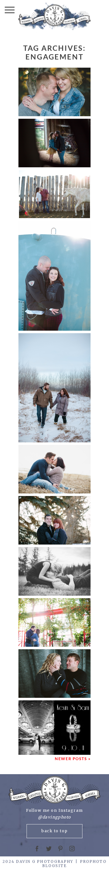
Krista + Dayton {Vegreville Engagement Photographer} (54, 520)
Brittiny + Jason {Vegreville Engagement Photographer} (54, 469)
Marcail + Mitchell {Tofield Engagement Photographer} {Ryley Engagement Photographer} (54, 92)
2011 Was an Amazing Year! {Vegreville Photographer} (54, 728)
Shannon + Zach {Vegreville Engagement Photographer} (54, 143)
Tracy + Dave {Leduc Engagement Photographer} (54, 623)
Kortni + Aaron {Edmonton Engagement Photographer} (54, 571)
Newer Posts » (73, 758)
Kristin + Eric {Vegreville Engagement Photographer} (54, 194)
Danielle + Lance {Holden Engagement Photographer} (54, 276)
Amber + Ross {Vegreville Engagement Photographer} (54, 388)
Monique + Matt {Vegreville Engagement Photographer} (54, 674)
